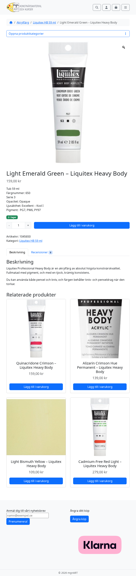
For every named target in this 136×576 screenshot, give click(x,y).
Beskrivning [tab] (17, 252)
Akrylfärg (23, 22)
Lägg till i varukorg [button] (36, 387)
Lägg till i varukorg (81, 225)
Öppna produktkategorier (26, 34)
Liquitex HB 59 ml (44, 22)
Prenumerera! (18, 521)
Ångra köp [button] (79, 519)
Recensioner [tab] (41, 252)
